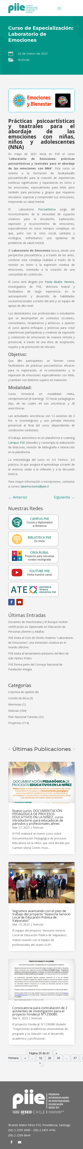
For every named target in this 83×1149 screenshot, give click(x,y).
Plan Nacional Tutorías (23, 717)
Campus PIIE (16, 443)
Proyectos (15, 723)
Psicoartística (47, 209)
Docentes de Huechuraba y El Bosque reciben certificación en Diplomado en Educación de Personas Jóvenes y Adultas (38, 626)
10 (40, 1058)
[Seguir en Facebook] (11, 602)
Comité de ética (18, 698)
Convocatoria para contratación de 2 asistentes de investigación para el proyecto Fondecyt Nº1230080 (39, 1011)
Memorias (15, 704)
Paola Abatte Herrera (59, 282)
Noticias (24, 60)
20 (49, 1058)
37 (75, 1058)
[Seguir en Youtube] (19, 602)
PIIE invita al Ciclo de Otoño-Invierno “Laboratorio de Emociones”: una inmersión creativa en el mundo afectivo (40, 642)
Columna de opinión (21, 692)
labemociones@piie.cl (35, 486)
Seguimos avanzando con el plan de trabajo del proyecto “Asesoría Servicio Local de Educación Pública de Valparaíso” (41, 916)
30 (58, 1058)
